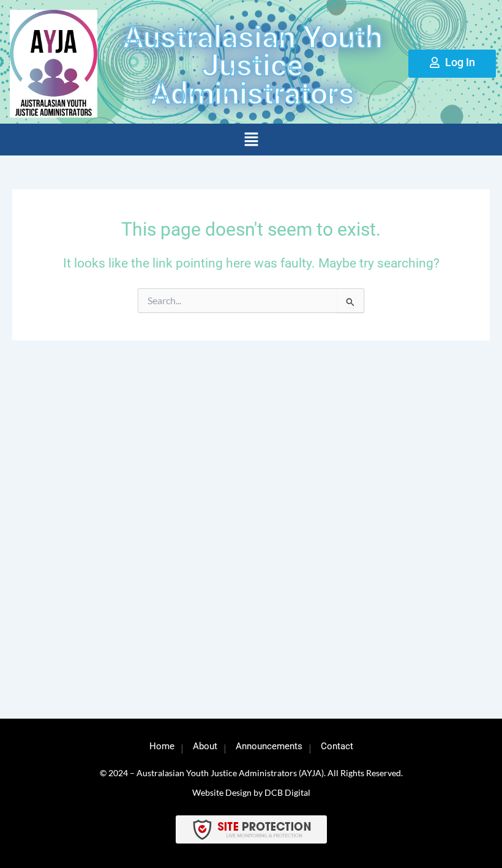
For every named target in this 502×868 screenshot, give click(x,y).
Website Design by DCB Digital (251, 792)
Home (161, 746)
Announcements (269, 746)
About (205, 746)
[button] (251, 140)
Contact (337, 746)
